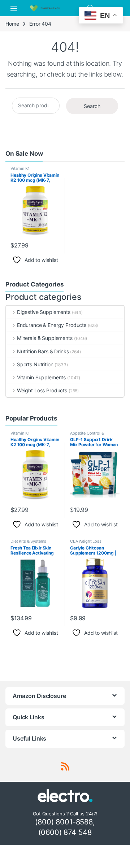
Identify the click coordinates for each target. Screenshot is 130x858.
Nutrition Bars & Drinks (43, 351)
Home (12, 24)
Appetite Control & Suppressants (87, 435)
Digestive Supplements (43, 312)
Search (92, 106)
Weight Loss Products (42, 390)
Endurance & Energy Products (51, 325)
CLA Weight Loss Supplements (85, 543)
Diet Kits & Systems (28, 541)
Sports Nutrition (35, 364)
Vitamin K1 (20, 168)
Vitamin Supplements (41, 377)
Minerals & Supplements (45, 338)
